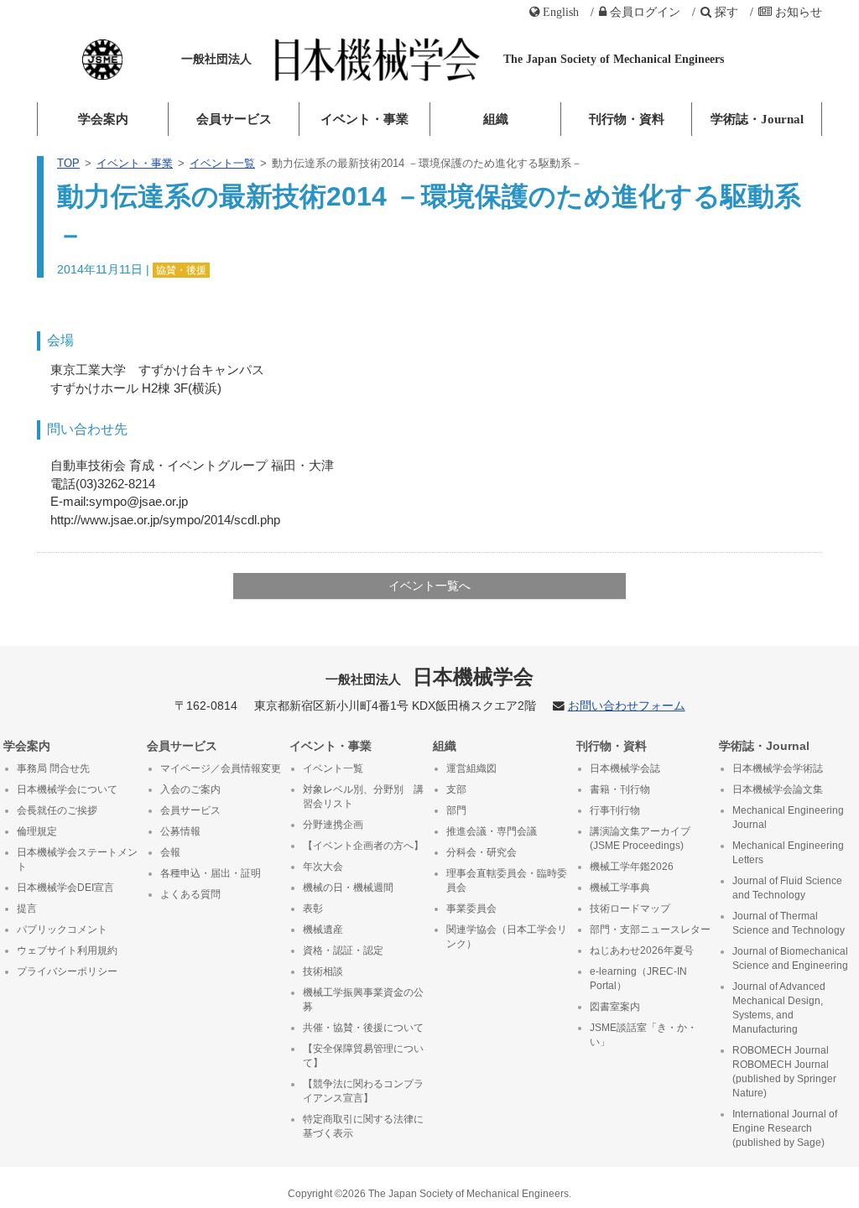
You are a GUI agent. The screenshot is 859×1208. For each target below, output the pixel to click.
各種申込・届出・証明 (210, 873)
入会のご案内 (190, 789)
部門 (456, 810)
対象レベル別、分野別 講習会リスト (363, 797)
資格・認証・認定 (343, 950)
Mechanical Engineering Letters (788, 853)
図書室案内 (615, 1007)
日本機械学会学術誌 (777, 768)
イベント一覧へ (429, 585)
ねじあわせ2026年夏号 (642, 950)
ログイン (645, 11)
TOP (68, 163)
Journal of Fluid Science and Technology (787, 888)
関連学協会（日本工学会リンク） (506, 937)
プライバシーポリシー (67, 971)
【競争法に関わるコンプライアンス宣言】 (363, 1091)
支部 (456, 789)
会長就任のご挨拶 (57, 810)
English (561, 11)
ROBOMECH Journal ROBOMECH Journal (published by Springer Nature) (784, 1071)
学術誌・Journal (757, 119)
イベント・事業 (364, 119)
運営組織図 (471, 768)
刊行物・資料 (626, 119)
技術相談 (323, 971)
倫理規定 (37, 831)
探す (726, 11)
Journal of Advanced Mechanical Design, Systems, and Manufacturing (778, 1008)
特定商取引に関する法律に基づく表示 (363, 1126)
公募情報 (180, 831)
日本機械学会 (429, 676)
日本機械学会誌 (625, 768)
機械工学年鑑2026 (632, 866)
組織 (495, 119)
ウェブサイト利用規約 (67, 950)
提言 (27, 908)
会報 (170, 852)
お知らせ (798, 11)
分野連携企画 (333, 824)
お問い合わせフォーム (626, 706)
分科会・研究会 (481, 852)
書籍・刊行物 (620, 789)
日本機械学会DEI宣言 (65, 887)
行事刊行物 (615, 810)
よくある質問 (190, 894)
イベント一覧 (222, 163)
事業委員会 (471, 908)
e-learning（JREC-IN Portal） (638, 979)
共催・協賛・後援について (363, 1028)
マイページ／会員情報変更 (220, 768)
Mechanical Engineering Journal (788, 817)
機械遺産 (323, 929)
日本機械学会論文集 (777, 789)
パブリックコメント (62, 929)
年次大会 (323, 866)
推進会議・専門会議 (491, 831)
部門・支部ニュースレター (650, 929)
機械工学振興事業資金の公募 (363, 1000)
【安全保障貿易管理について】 (363, 1056)
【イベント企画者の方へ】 (363, 845)
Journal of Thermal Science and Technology (788, 923)
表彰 (313, 908)
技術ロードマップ (630, 908)
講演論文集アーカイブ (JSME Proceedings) (640, 838)
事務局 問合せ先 (53, 768)
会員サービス (234, 119)
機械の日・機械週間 (348, 887)
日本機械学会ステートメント (77, 859)
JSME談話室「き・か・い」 (643, 1035)
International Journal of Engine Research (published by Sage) (784, 1128)
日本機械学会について (67, 789)
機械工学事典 (620, 887)
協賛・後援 (181, 270)
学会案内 (103, 119)
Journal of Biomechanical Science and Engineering (790, 958)
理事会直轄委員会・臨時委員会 (506, 880)
